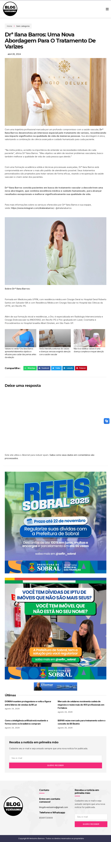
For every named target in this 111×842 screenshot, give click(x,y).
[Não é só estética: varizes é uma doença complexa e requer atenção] (89, 338)
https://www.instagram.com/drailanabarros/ (32, 208)
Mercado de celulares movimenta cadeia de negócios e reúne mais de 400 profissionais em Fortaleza (81, 704)
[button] (107, 9)
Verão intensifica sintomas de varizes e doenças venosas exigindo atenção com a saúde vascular (55, 351)
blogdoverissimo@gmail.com (53, 807)
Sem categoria (22, 26)
